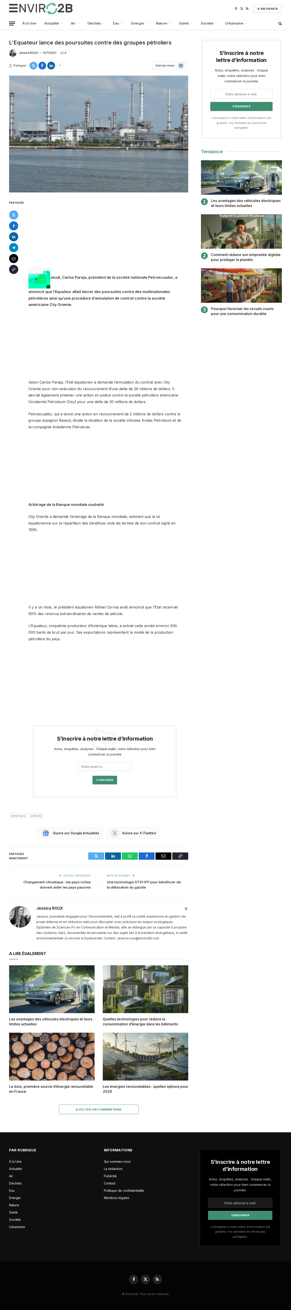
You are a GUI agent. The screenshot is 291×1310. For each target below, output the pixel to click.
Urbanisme (234, 23)
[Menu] (12, 23)
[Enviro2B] (41, 9)
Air (73, 23)
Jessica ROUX (28, 52)
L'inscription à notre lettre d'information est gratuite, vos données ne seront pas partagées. (241, 122)
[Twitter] (13, 214)
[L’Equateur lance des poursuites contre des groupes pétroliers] (98, 134)
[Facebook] (13, 225)
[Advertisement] (110, 233)
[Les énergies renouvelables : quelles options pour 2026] (145, 1057)
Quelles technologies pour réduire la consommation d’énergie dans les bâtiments (140, 1021)
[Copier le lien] (13, 269)
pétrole (36, 816)
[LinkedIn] (13, 236)
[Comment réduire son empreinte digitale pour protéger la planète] (241, 231)
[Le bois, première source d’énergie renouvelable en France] (52, 1057)
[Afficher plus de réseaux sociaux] (60, 65)
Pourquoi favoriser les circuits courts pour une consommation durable (242, 311)
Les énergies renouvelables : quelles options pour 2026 (145, 1089)
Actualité (51, 23)
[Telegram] (13, 247)
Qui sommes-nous (117, 1161)
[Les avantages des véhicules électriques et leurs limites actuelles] (52, 989)
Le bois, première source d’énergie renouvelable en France (51, 1089)
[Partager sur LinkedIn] (51, 65)
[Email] (13, 258)
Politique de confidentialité (124, 1190)
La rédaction (113, 1169)
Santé (184, 23)
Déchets (94, 23)
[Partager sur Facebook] (42, 65)
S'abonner (267, 8)
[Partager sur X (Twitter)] (33, 65)
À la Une (29, 23)
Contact (109, 1183)
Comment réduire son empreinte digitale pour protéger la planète (246, 257)
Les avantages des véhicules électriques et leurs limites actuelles (50, 1021)
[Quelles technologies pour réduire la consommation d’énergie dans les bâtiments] (145, 989)
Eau (116, 23)
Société (207, 23)
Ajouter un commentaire (99, 1109)
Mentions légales (116, 1198)
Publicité (110, 1176)
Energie (137, 23)
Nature (161, 23)
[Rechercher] (280, 23)
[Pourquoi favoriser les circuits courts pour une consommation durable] (241, 285)
